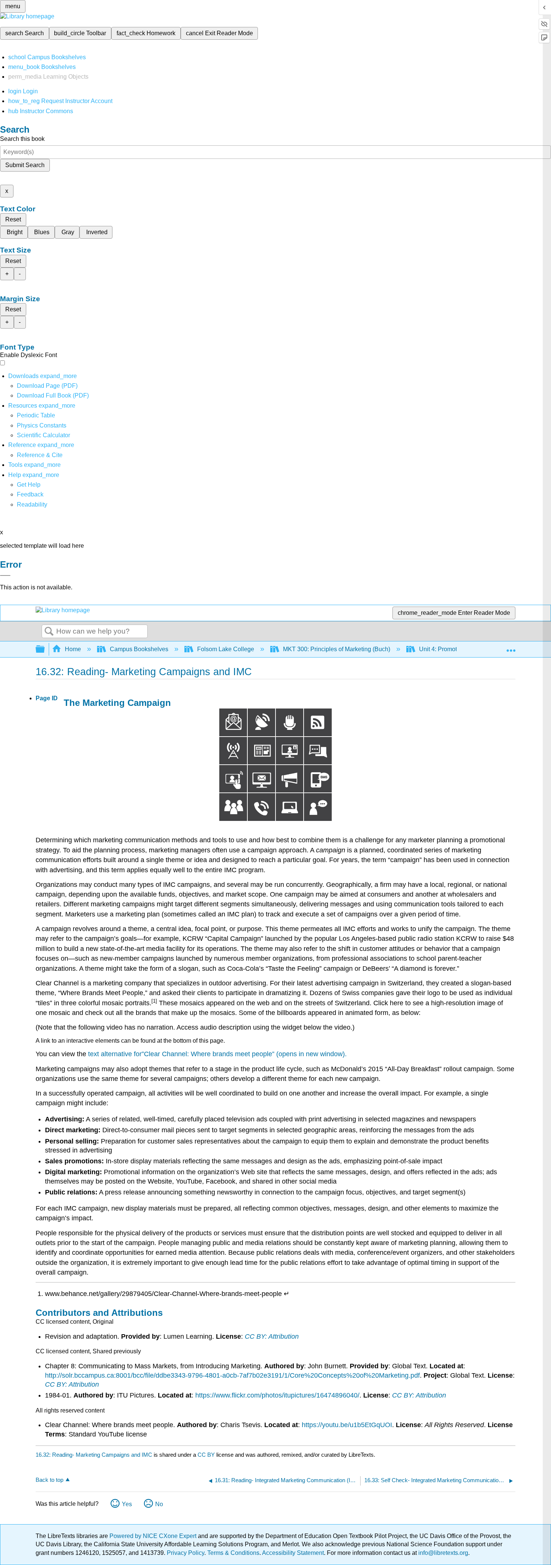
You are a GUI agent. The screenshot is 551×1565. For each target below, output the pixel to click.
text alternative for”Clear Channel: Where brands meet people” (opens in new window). (217, 1054)
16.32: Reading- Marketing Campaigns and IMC (94, 1454)
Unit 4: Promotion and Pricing (458, 649)
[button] (30, 494)
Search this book (22, 139)
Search (49, 631)
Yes (127, 1504)
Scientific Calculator (43, 435)
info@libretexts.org (442, 1553)
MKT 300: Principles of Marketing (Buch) (336, 649)
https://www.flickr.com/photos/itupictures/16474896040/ (277, 1395)
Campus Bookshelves (139, 649)
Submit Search (25, 165)
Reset (13, 219)
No (159, 1504)
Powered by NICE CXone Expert (153, 1536)
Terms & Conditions (233, 1553)
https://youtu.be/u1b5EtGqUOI (347, 1425)
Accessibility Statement (293, 1553)
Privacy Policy (185, 1553)
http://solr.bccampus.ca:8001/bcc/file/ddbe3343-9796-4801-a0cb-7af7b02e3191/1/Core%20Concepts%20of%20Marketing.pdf (232, 1375)
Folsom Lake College (226, 649)
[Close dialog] (5, 575)
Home (72, 649)
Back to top (49, 1480)
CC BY (207, 1454)
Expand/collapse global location (510, 647)
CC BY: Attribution (272, 1336)
